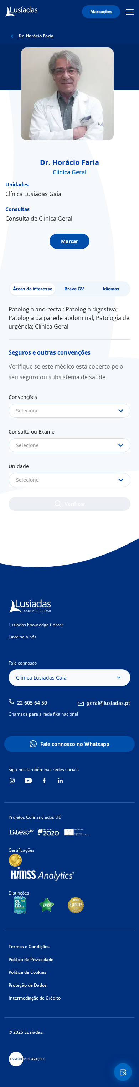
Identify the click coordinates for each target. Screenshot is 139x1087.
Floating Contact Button (124, 1072)
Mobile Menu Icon (131, 12)
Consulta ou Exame (32, 431)
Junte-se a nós (22, 637)
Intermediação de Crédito (35, 998)
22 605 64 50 (32, 702)
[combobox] (69, 411)
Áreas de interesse (32, 288)
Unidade (19, 466)
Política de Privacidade (31, 959)
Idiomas (111, 288)
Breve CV (74, 288)
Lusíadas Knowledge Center (36, 625)
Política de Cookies (27, 972)
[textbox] (69, 411)
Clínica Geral (69, 172)
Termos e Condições (29, 946)
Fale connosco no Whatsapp (74, 744)
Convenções (23, 397)
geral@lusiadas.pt (108, 703)
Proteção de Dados (28, 985)
